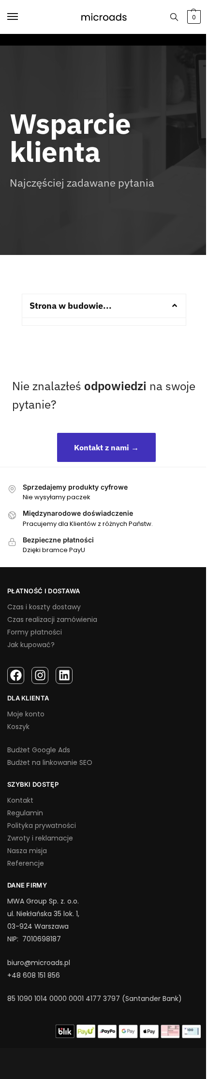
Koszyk (18, 726)
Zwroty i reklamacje (40, 838)
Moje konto (26, 714)
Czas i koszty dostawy (44, 607)
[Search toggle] (174, 17)
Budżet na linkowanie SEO (49, 762)
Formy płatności (34, 632)
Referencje (25, 863)
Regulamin (25, 813)
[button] (104, 305)
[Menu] (21, 17)
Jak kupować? (31, 645)
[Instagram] (39, 675)
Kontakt (20, 800)
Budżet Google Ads (38, 750)
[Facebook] (15, 675)
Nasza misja (27, 851)
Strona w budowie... (71, 305)
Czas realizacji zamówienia (52, 619)
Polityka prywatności (41, 825)
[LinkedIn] (64, 675)
